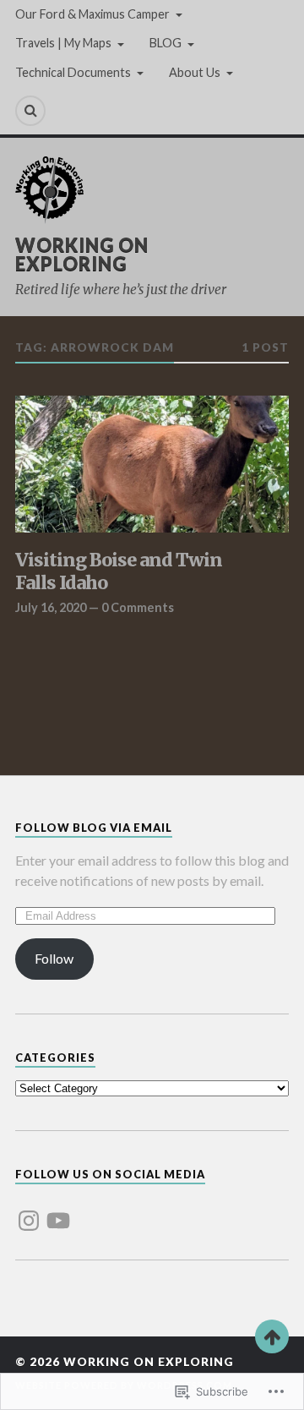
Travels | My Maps (63, 43)
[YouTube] (58, 1210)
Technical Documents (73, 72)
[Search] (30, 111)
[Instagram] (28, 1210)
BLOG (165, 43)
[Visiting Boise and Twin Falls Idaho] (152, 464)
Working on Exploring (82, 254)
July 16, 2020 (50, 607)
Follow (54, 958)
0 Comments (137, 607)
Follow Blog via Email (93, 827)
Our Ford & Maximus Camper (92, 14)
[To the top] (272, 1336)
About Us (194, 72)
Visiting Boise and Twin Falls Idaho (118, 571)
